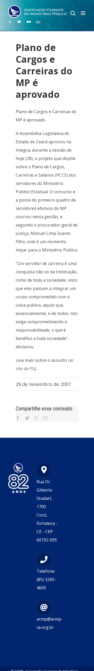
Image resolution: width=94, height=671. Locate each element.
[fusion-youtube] (29, 21)
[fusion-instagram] (38, 21)
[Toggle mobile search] (72, 13)
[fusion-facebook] (10, 21)
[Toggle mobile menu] (83, 13)
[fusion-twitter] (19, 21)
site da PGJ (26, 368)
